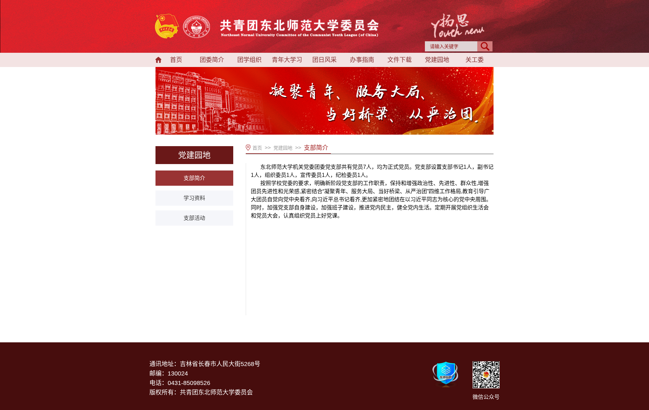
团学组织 (249, 59)
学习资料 (194, 198)
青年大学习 (287, 59)
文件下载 (399, 59)
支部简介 (194, 178)
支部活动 (194, 218)
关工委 (474, 59)
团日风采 (324, 59)
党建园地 (437, 59)
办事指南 (362, 59)
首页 (176, 59)
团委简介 (212, 59)
